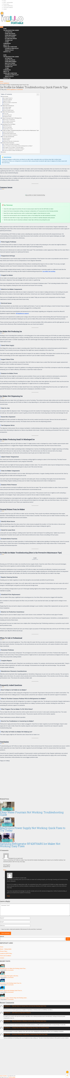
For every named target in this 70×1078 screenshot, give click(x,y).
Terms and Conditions (8, 7)
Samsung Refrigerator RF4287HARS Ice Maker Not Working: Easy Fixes (30, 845)
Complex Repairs (6, 139)
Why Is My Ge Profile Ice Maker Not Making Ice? (12, 150)
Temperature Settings (7, 99)
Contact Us (6, 51)
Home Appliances (10, 33)
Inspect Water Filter (6, 108)
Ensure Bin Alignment (7, 114)
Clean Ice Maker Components (8, 121)
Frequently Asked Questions (7, 142)
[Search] (68, 939)
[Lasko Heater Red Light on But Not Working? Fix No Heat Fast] (2, 974)
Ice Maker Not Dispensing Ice (7, 111)
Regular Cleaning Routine (8, 132)
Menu (1, 27)
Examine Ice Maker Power (8, 110)
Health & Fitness (10, 37)
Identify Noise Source (7, 125)
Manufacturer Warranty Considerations (10, 141)
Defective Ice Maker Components (9, 102)
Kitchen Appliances (11, 38)
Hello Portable (3, 1075)
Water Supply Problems (7, 98)
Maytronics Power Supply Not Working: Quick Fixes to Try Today (32, 829)
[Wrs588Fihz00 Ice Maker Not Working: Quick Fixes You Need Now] (2, 966)
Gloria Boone (7, 1006)
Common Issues (4, 96)
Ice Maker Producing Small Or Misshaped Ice (11, 118)
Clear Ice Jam (5, 113)
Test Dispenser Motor (6, 116)
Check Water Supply (6, 107)
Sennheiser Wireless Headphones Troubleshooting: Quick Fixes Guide (29, 1034)
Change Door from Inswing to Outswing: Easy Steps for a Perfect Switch (30, 1027)
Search (2, 936)
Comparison (7, 43)
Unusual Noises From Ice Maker (8, 124)
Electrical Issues (5, 104)
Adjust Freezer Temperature (8, 119)
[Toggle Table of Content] (37, 94)
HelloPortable (12, 1077)
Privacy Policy (6, 4)
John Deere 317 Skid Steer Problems (21, 1012)
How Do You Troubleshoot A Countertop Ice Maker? (13, 148)
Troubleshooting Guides (11, 30)
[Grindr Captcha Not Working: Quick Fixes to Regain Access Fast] (2, 989)
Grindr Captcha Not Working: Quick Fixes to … (11, 990)
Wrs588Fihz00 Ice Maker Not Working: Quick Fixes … (13, 968)
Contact (5, 9)
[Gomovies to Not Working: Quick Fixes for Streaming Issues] (2, 981)
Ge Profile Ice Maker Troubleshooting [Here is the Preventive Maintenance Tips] (20, 130)
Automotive (8, 32)
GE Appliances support (22, 313)
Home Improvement (10, 35)
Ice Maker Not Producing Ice (7, 105)
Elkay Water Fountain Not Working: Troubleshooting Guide (32, 813)
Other (7, 42)
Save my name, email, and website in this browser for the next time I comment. (22, 929)
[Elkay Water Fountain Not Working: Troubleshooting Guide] (35, 806)
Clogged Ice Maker (6, 101)
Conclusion (3, 152)
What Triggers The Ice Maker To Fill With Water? (12, 147)
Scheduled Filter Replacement (9, 133)
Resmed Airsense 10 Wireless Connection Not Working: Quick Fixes (29, 1021)
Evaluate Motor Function (7, 128)
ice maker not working (49, 271)
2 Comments (19, 89)
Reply (4, 870)
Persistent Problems (6, 138)
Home (4, 0)
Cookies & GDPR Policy (8, 5)
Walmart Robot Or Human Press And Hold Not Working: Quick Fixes (29, 1006)
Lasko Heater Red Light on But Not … (9, 975)
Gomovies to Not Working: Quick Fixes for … (11, 983)
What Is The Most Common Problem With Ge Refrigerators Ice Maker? (17, 145)
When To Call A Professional (7, 136)
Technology (9, 40)
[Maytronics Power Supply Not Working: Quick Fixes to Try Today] (35, 822)
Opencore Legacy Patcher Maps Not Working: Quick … (13, 997)
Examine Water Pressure (7, 122)
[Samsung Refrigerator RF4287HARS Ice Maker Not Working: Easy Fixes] (35, 838)
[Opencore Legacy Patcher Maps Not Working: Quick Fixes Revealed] (2, 996)
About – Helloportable (8, 2)
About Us (6, 45)
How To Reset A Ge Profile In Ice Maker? (10, 144)
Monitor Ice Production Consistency (9, 135)
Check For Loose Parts (7, 127)
